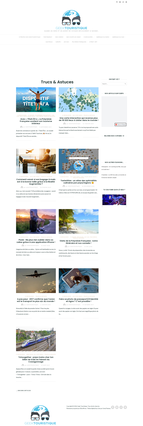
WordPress (83, 408)
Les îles (66, 42)
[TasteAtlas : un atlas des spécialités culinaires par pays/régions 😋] (79, 161)
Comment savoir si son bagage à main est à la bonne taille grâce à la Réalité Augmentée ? (35, 181)
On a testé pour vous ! (28, 116)
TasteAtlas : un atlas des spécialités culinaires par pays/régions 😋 (79, 181)
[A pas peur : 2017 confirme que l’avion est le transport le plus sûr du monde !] (36, 280)
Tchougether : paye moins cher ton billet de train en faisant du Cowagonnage (35, 359)
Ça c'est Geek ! (78, 115)
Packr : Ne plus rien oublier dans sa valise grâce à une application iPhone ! (36, 240)
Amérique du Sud (118, 37)
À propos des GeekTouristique (29, 37)
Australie (49, 42)
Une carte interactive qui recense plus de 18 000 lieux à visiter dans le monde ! (78, 119)
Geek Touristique (82, 406)
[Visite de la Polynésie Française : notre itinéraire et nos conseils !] (79, 221)
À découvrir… (88, 37)
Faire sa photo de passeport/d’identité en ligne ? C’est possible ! (78, 300)
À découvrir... (23, 115)
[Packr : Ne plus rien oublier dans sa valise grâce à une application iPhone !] (36, 221)
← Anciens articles (23, 390)
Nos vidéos (59, 37)
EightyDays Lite (95, 408)
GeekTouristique (30, 126)
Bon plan (80, 237)
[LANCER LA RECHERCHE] (125, 84)
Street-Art (93, 42)
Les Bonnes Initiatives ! (43, 115)
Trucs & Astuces (49, 116)
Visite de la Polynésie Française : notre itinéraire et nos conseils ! (79, 241)
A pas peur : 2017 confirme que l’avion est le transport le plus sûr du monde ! (36, 300)
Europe (58, 42)
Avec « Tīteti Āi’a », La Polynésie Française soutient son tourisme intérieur (36, 121)
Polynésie (39, 116)
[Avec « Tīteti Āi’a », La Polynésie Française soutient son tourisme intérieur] (36, 99)
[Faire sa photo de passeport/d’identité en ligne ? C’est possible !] (79, 280)
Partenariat (48, 37)
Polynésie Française (79, 42)
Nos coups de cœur (74, 37)
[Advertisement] (71, 59)
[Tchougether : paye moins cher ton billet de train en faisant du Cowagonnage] (36, 339)
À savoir (31, 115)
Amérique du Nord (102, 37)
